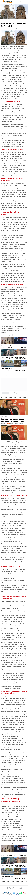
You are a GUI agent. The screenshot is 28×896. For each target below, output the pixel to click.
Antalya (3, 335)
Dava (3, 843)
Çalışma (9, 335)
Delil (7, 843)
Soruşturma (18, 843)
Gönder (5, 393)
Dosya (12, 843)
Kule (14, 335)
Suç (24, 843)
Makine (19, 335)
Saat (24, 335)
